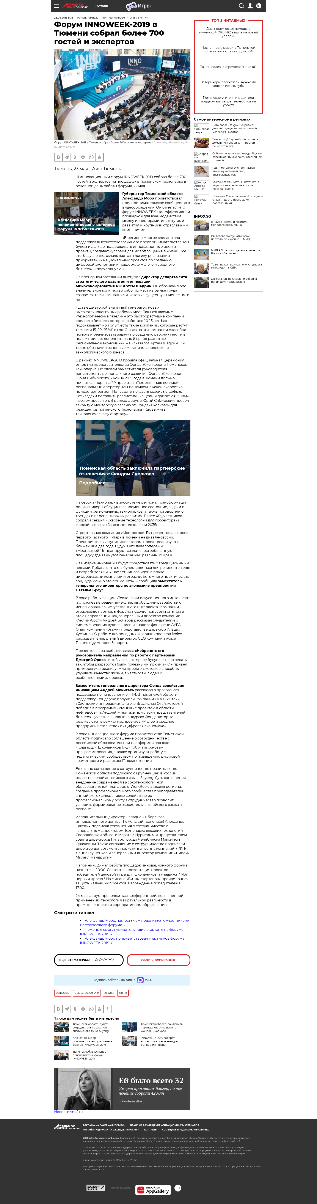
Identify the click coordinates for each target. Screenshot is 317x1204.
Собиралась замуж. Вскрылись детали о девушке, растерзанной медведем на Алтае (234, 128)
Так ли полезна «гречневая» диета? (228, 67)
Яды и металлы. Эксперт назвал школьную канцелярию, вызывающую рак (233, 171)
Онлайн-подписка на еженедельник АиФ (111, 1129)
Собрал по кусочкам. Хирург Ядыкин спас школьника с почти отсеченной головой (237, 157)
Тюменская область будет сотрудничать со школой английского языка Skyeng (91, 1027)
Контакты (150, 1129)
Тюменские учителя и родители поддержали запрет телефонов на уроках (228, 101)
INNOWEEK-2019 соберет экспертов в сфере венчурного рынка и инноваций (161, 1041)
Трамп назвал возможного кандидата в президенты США (236, 266)
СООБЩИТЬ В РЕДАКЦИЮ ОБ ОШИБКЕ (185, 1129)
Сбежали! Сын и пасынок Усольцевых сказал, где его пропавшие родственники (237, 200)
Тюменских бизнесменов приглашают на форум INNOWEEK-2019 (89, 1055)
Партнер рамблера (120, 1188)
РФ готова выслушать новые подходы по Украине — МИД (230, 238)
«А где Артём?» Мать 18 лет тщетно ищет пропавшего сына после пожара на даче (235, 185)
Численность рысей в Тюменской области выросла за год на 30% (228, 49)
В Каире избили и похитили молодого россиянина (229, 223)
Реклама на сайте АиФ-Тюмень (104, 1125)
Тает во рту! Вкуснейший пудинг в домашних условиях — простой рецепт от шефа (235, 143)
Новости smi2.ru (68, 1112)
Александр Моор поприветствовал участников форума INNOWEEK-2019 (93, 1041)
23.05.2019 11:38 (64, 17)
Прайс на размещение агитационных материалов (164, 1125)
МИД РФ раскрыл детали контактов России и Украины (235, 252)
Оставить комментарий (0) (158, 960)
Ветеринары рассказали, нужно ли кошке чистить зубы (228, 84)
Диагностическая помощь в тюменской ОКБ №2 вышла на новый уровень (228, 32)
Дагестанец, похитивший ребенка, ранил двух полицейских (234, 280)
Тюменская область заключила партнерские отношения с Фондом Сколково (132, 471)
